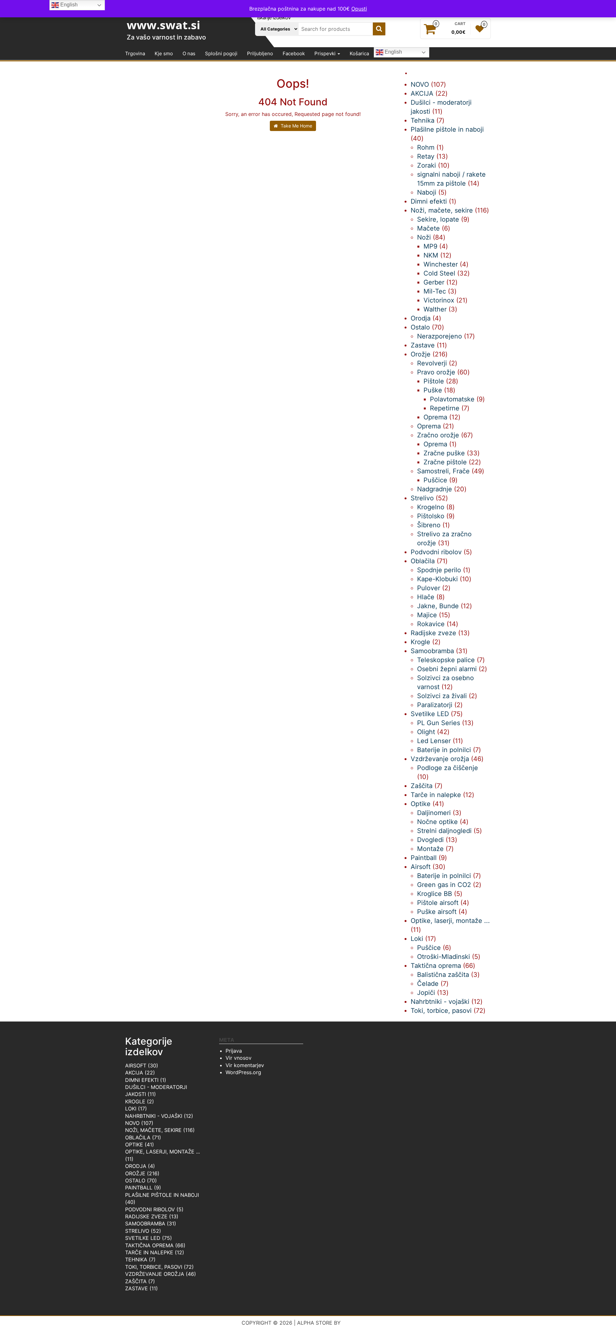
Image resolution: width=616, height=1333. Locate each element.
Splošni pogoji (221, 53)
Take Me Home (295, 125)
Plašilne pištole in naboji (162, 1195)
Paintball (138, 1187)
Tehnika (136, 1259)
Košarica (359, 53)
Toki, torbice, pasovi (153, 1267)
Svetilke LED (142, 1238)
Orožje (135, 1173)
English (392, 52)
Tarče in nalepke (149, 1252)
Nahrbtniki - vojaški (153, 1116)
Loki (130, 1108)
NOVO (132, 1123)
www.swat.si (163, 25)
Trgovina (135, 53)
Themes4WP (358, 1323)
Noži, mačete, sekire (153, 1130)
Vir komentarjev (245, 1065)
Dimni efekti (141, 1080)
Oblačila (137, 1137)
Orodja (135, 1166)
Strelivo (137, 1231)
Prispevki (325, 53)
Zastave (136, 1288)
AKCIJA (134, 1072)
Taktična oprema (149, 1245)
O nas (189, 53)
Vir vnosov (239, 1058)
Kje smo (164, 53)
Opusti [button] (359, 8)
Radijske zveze (146, 1216)
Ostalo (135, 1180)
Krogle (135, 1101)
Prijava (234, 1051)
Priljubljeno (260, 53)
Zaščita (136, 1281)
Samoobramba (145, 1223)
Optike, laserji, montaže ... (162, 1151)
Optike (134, 1144)
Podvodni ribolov (150, 1209)
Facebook (294, 53)
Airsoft (135, 1065)
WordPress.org (243, 1072)
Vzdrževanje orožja (154, 1274)
